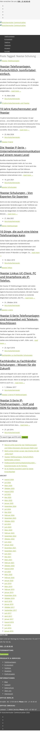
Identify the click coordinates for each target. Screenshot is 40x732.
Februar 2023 (9, 533)
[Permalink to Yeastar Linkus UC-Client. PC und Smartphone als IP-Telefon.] (6, 268)
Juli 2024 (7, 509)
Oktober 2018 (9, 598)
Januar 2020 (8, 580)
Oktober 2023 (9, 521)
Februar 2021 (9, 563)
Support (7, 685)
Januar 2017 (8, 619)
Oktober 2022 (9, 539)
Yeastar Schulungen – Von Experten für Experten (16, 194)
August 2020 (9, 569)
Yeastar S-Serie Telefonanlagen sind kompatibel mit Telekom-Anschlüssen (19, 319)
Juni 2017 (7, 613)
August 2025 (9, 491)
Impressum (8, 694)
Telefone (7, 42)
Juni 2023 (7, 527)
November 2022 (10, 536)
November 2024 (10, 506)
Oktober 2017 (9, 607)
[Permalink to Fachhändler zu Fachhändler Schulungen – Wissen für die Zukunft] (16, 355)
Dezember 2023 (10, 518)
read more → (16, 91)
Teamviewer (4, 654)
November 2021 (10, 551)
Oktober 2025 (9, 488)
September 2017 (10, 610)
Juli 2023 (7, 524)
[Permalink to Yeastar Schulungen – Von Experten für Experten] (8, 187)
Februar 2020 (9, 577)
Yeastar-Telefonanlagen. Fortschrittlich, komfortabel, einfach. (18, 70)
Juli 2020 (7, 572)
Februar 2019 (9, 589)
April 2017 (8, 616)
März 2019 (8, 586)
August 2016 (9, 622)
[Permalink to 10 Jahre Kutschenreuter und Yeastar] (14, 103)
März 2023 (8, 530)
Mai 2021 (7, 557)
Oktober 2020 (9, 566)
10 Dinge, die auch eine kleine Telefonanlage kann (19, 233)
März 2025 (8, 500)
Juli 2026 (7, 482)
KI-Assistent (8, 39)
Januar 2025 (8, 503)
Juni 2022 (7, 542)
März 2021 (8, 560)
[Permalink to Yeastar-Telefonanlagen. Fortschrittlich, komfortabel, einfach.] (9, 61)
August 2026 (9, 479)
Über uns (7, 691)
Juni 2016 (7, 628)
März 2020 (8, 574)
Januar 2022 (8, 545)
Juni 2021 (7, 554)
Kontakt (7, 51)
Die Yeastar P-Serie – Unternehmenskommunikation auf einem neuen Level (20, 151)
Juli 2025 (7, 494)
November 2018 (10, 595)
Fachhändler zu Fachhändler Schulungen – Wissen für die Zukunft (18, 364)
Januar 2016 (8, 631)
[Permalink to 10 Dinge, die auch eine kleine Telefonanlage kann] (8, 226)
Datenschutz (9, 688)
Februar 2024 (9, 515)
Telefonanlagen (9, 36)
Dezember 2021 (10, 548)
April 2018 (8, 601)
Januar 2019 (8, 592)
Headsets (7, 45)
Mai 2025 (7, 497)
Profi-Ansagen (9, 674)
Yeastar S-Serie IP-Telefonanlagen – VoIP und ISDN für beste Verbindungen (18, 404)
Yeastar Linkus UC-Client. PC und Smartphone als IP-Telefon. (18, 276)
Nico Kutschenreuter (12, 99)
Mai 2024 (7, 512)
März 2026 (8, 485)
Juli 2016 (7, 625)
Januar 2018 (8, 604)
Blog (6, 682)
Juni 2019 (7, 583)
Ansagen (7, 48)
